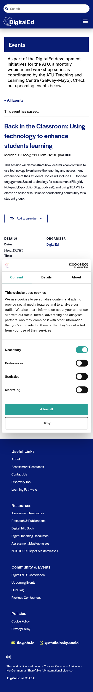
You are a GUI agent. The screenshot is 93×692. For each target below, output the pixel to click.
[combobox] (46, 8)
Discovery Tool (21, 481)
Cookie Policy (20, 621)
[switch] (82, 363)
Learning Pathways (24, 489)
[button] (85, 21)
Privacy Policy (20, 628)
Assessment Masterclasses (30, 543)
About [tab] (76, 277)
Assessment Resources (27, 466)
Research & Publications (28, 520)
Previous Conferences (26, 597)
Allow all (46, 409)
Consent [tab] (16, 277)
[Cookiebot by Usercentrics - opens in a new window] (69, 265)
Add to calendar (27, 218)
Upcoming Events (23, 582)
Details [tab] (46, 277)
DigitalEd (52, 244)
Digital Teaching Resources (29, 535)
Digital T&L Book (22, 528)
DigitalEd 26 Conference (28, 574)
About (15, 459)
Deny (46, 423)
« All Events (14, 100)
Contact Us (19, 474)
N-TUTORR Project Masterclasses (34, 550)
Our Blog (17, 590)
